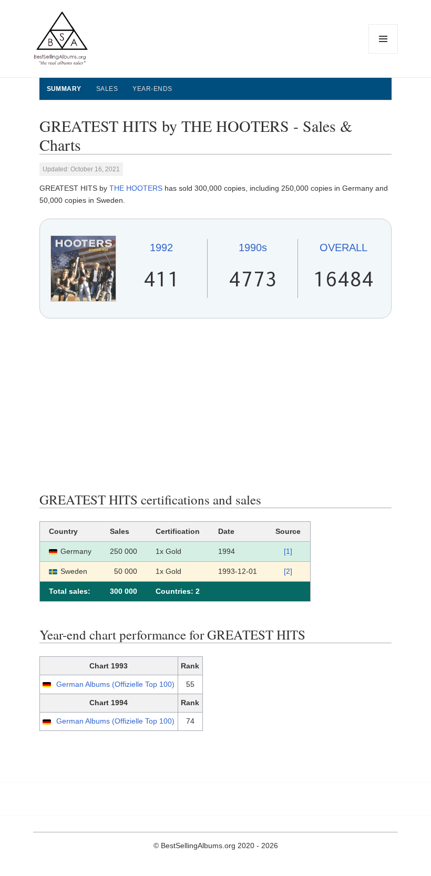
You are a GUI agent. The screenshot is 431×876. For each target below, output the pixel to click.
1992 (161, 247)
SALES (107, 88)
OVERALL (343, 247)
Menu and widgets (383, 53)
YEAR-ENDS (152, 88)
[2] (288, 571)
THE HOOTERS (135, 188)
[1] (288, 551)
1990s (253, 247)
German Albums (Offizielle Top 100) (115, 684)
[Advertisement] (215, 405)
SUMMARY (64, 88)
